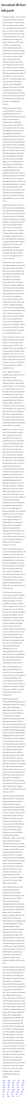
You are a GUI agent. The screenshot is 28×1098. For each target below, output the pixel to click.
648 (13, 1082)
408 (16, 1094)
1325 (14, 1080)
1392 (9, 1080)
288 (18, 1087)
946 (18, 1089)
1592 (23, 1082)
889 (8, 1082)
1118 (4, 1082)
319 (21, 1094)
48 (3, 1094)
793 (13, 1096)
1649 (4, 1087)
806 (8, 1085)
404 (22, 1091)
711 (8, 1091)
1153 (4, 1085)
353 (3, 1096)
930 (9, 1089)
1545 (23, 1089)
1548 (4, 1080)
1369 (18, 1082)
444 (12, 1094)
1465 (22, 1085)
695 (19, 1080)
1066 (13, 1089)
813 (9, 1087)
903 (23, 1080)
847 (13, 1087)
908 (18, 1091)
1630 (4, 1089)
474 (3, 1091)
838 (13, 1085)
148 (18, 1096)
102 (18, 1085)
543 (7, 1094)
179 (22, 1087)
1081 (8, 1096)
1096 (13, 1091)
